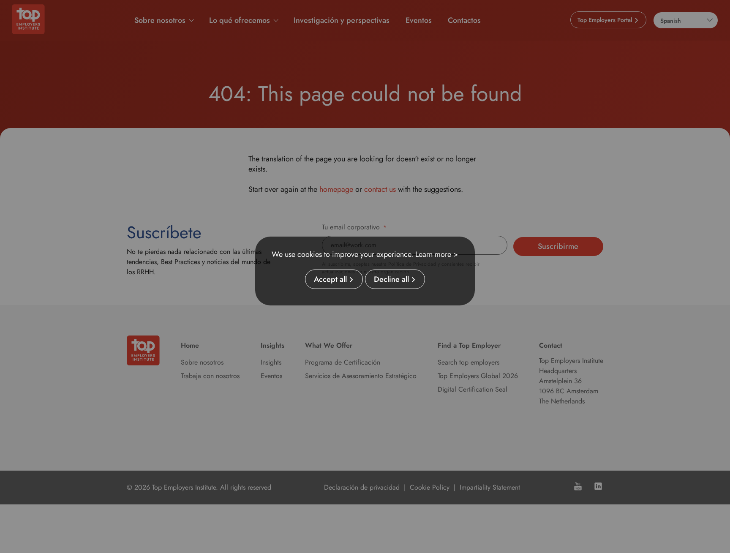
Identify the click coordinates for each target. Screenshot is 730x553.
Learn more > (436, 254)
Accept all (330, 279)
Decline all (391, 279)
